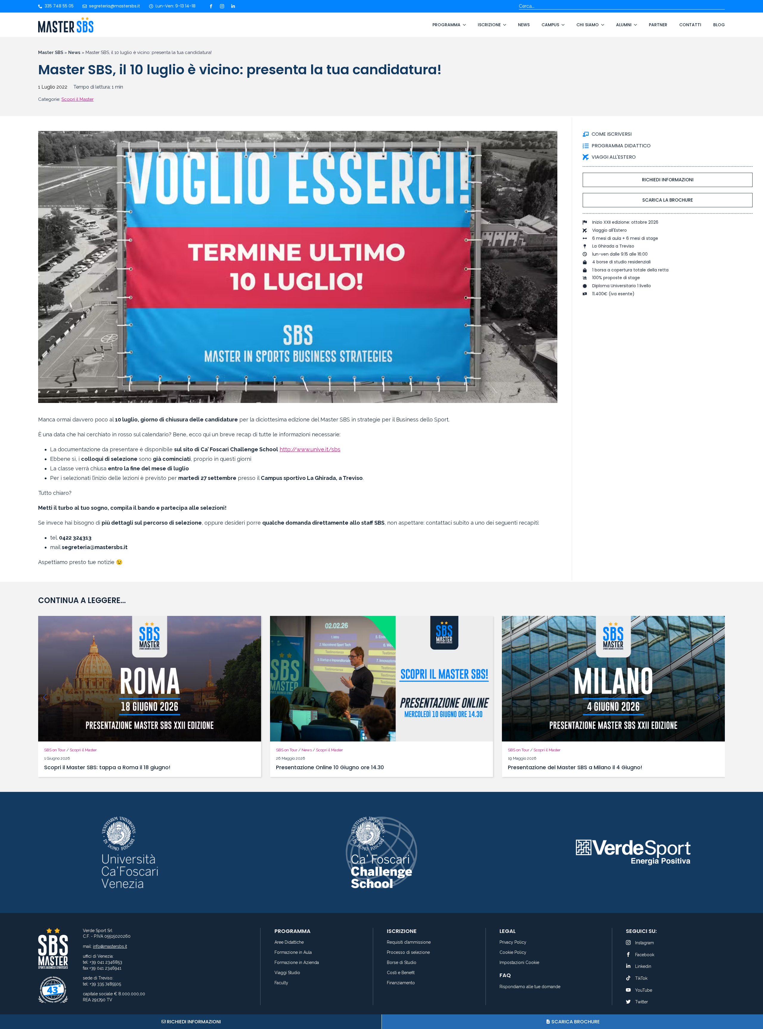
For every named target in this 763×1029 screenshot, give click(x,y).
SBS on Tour (55, 750)
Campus (550, 25)
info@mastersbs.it (110, 946)
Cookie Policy (513, 952)
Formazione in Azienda (297, 962)
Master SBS (50, 52)
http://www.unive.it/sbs (310, 449)
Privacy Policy (513, 942)
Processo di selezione (408, 952)
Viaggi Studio (287, 973)
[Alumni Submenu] (634, 24)
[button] (45, 697)
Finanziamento (401, 983)
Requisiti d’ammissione (409, 942)
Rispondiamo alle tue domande (530, 987)
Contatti (690, 25)
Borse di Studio (401, 962)
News (524, 25)
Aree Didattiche (289, 942)
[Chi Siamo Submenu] (601, 24)
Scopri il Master (77, 99)
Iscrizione (489, 25)
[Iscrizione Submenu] (503, 24)
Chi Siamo (587, 25)
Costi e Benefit (401, 973)
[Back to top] (751, 1002)
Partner (658, 25)
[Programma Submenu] (463, 24)
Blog (719, 25)
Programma (446, 25)
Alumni (624, 25)
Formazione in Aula (293, 952)
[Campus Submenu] (562, 24)
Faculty (281, 983)
